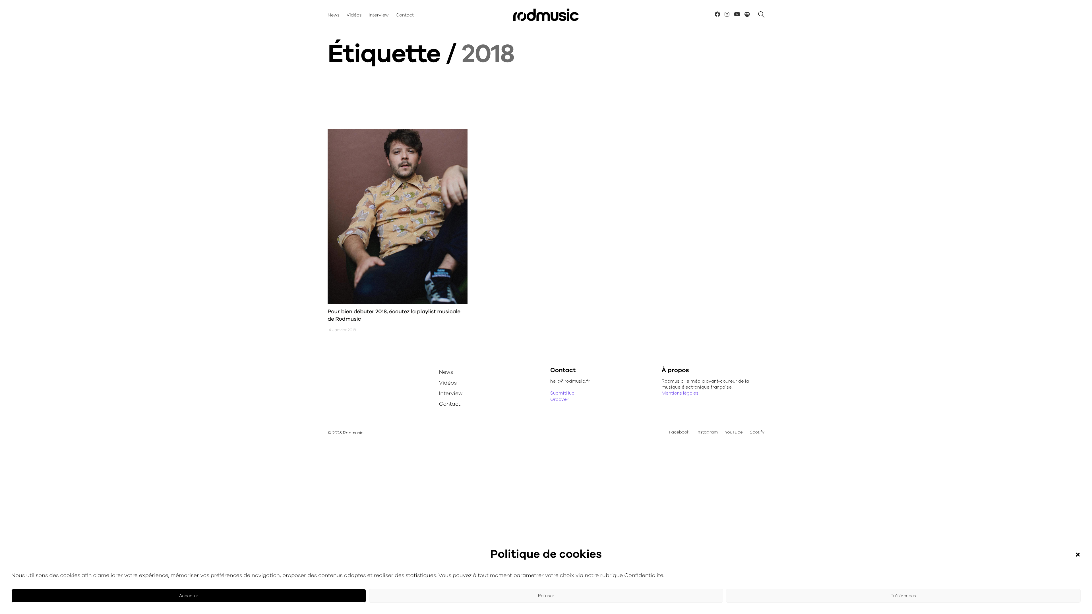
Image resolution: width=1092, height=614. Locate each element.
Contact (450, 404)
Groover (559, 399)
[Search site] (761, 15)
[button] (1078, 554)
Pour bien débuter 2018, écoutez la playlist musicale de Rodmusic (394, 315)
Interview (451, 393)
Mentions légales (680, 393)
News (446, 372)
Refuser (546, 596)
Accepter (188, 596)
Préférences (903, 596)
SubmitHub (562, 393)
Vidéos (448, 383)
